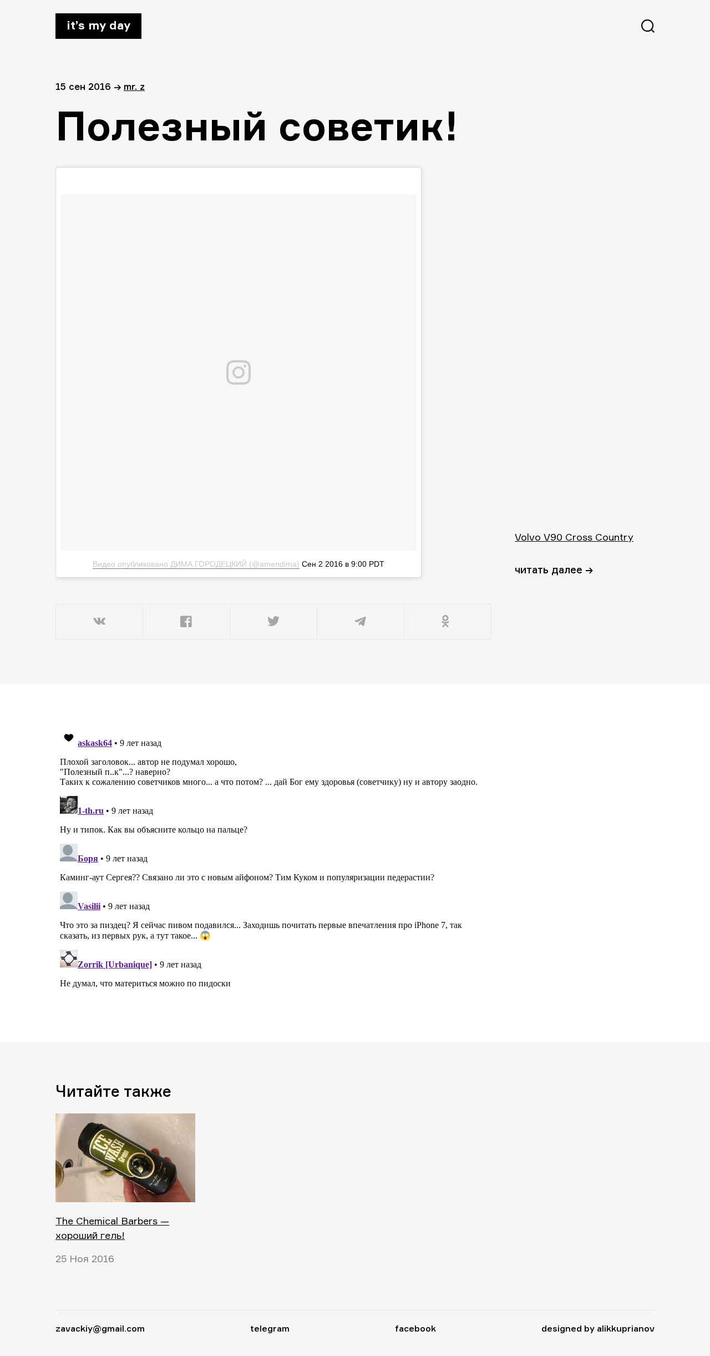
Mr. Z (134, 86)
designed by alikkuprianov (598, 1328)
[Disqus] (274, 862)
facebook (415, 1328)
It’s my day (98, 25)
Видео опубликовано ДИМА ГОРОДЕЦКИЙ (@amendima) (196, 563)
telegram (270, 1328)
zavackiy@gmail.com (100, 1328)
